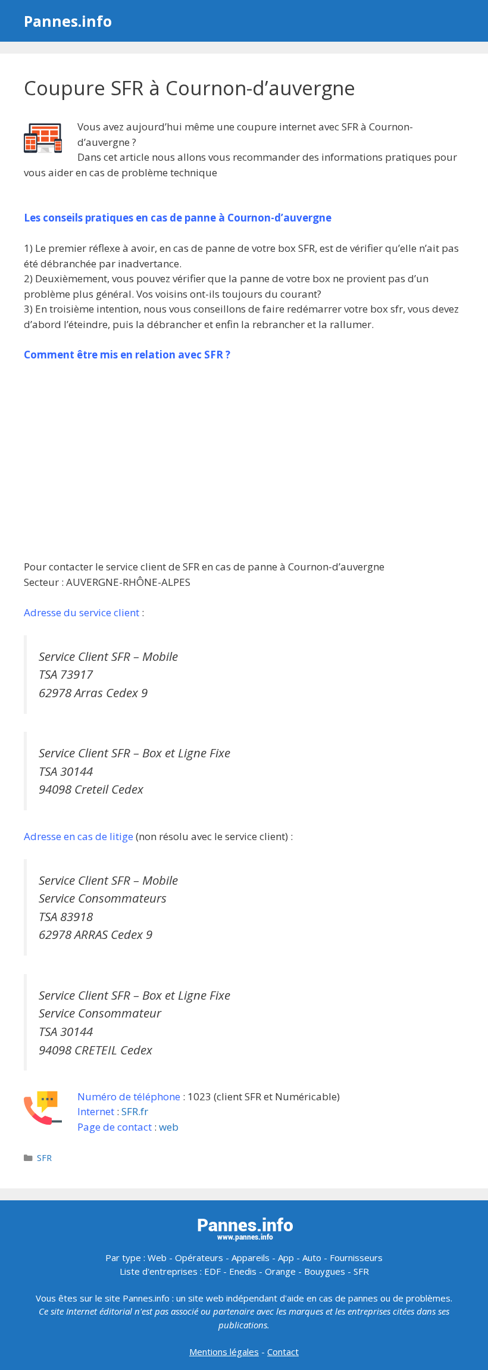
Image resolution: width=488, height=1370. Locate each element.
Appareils (251, 1257)
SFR (44, 1157)
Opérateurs (199, 1257)
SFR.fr (134, 1111)
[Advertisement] (244, 460)
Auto (311, 1257)
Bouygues (324, 1271)
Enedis (242, 1271)
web (169, 1127)
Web (157, 1257)
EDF (212, 1271)
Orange (280, 1271)
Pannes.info (68, 21)
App (286, 1257)
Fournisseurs (356, 1257)
